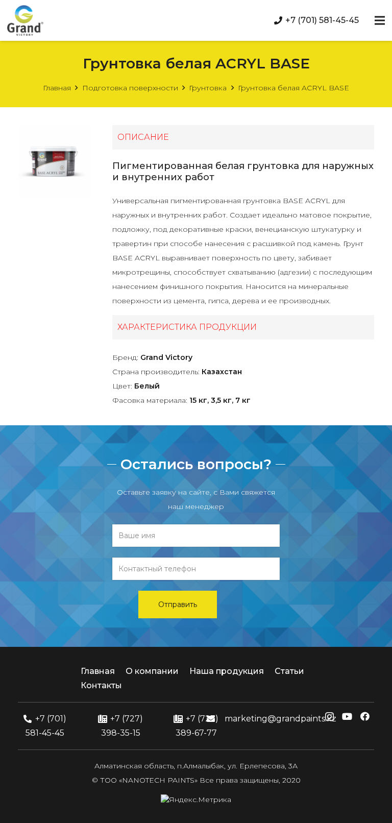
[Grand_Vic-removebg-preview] (25, 20)
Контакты (101, 685)
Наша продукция (226, 671)
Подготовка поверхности (130, 87)
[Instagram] (329, 717)
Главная (57, 87)
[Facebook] (365, 716)
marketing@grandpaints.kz (280, 718)
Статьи (289, 671)
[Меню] (379, 20)
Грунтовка (208, 87)
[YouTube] (347, 716)
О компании (152, 671)
